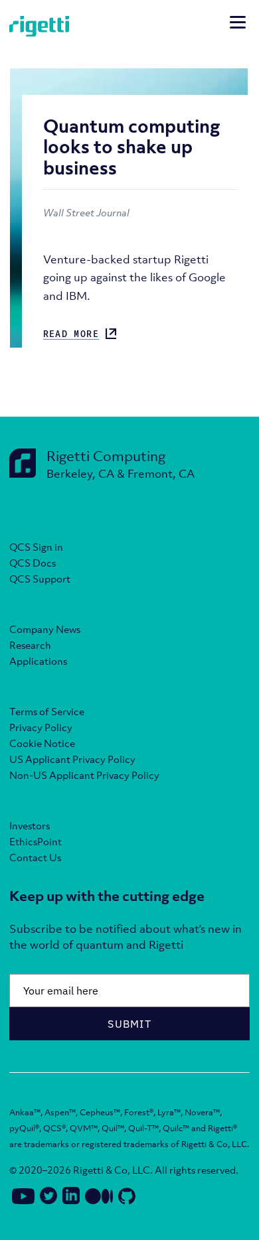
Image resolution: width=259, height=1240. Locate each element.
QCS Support (39, 578)
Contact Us (35, 857)
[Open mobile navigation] (238, 24)
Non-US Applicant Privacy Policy (84, 775)
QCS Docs (32, 562)
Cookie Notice (42, 743)
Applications (38, 660)
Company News (44, 629)
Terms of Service (46, 711)
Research (30, 645)
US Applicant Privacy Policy (72, 759)
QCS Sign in (36, 546)
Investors (29, 825)
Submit (129, 1023)
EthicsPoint (35, 841)
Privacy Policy (40, 727)
